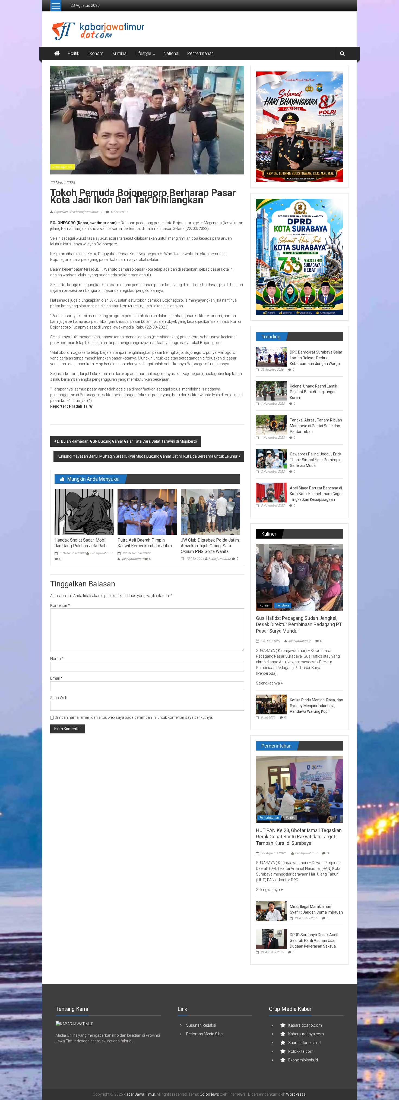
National (171, 53)
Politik (73, 53)
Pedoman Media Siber (205, 1034)
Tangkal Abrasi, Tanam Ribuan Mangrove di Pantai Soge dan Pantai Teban (316, 426)
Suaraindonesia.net (304, 1042)
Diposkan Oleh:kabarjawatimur (76, 212)
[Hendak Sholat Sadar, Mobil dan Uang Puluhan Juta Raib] (84, 512)
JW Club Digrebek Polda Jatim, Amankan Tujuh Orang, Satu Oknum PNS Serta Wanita (210, 546)
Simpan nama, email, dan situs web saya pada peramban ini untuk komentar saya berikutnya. (134, 717)
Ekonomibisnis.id (303, 1060)
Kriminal (119, 53)
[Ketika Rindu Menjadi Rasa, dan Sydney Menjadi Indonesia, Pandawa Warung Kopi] (271, 704)
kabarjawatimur (101, 553)
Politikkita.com (301, 1051)
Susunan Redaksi (201, 1025)
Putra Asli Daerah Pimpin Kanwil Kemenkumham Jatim (145, 543)
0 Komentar (119, 212)
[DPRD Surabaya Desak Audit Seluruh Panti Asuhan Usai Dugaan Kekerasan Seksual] (271, 939)
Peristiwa (282, 605)
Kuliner (264, 605)
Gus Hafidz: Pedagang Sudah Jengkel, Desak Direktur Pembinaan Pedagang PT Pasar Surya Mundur (299, 624)
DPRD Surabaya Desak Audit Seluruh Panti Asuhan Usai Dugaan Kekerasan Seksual (314, 940)
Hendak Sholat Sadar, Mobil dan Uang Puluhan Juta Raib (81, 543)
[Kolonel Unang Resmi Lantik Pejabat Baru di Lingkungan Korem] (271, 390)
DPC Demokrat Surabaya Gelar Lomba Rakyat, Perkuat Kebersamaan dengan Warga (316, 358)
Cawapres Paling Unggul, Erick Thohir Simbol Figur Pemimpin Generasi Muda (315, 460)
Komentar (60, 605)
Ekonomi (95, 53)
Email (56, 678)
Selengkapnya (268, 683)
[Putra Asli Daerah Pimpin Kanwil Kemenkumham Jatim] (147, 512)
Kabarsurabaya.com (306, 1034)
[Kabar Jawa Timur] (57, 53)
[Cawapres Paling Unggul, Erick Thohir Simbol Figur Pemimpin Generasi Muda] (271, 458)
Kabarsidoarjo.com (305, 1025)
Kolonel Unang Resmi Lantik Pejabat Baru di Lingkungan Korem (313, 392)
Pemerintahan (200, 53)
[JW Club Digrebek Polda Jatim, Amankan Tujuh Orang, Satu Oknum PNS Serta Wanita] (210, 512)
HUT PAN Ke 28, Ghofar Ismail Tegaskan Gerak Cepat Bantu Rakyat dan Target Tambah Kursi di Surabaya (299, 836)
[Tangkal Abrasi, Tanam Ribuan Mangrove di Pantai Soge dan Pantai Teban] (271, 424)
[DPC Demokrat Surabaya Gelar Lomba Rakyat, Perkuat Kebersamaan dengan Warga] (271, 356)
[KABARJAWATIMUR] (75, 1023)
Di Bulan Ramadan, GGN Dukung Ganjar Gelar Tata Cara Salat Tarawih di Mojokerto (127, 441)
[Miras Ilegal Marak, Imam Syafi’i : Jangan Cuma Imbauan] (271, 910)
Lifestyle (143, 53)
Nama (57, 659)
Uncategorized (62, 167)
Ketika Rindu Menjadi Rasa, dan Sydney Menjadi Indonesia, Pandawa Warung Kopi (316, 706)
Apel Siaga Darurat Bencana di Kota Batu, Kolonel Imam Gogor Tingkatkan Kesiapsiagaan (316, 494)
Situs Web (58, 698)
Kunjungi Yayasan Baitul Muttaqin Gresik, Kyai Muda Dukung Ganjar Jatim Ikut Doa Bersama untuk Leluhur (147, 456)
